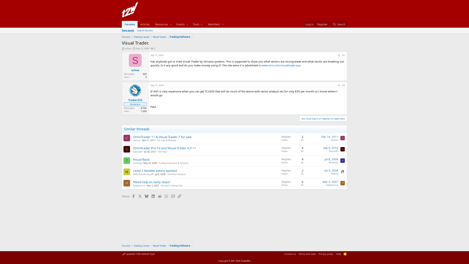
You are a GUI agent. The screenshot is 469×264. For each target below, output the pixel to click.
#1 (343, 55)
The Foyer (162, 151)
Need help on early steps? (151, 182)
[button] (170, 24)
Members (214, 24)
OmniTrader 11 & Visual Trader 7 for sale (162, 137)
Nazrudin (137, 151)
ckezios (137, 140)
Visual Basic (141, 159)
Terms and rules (307, 254)
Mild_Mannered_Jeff (143, 174)
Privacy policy (325, 254)
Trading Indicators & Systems (174, 163)
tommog (137, 163)
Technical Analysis (176, 174)
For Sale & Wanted (166, 140)
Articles (145, 24)
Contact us (290, 254)
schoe (128, 48)
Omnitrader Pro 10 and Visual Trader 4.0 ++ (164, 148)
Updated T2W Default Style (140, 254)
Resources (161, 24)
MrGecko (333, 162)
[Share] (338, 55)
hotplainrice (139, 185)
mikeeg (334, 173)
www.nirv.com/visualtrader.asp (280, 65)
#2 (343, 85)
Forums (130, 24)
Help (338, 254)
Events (180, 24)
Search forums (145, 30)
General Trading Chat (171, 185)
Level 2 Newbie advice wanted (155, 170)
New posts (128, 30)
